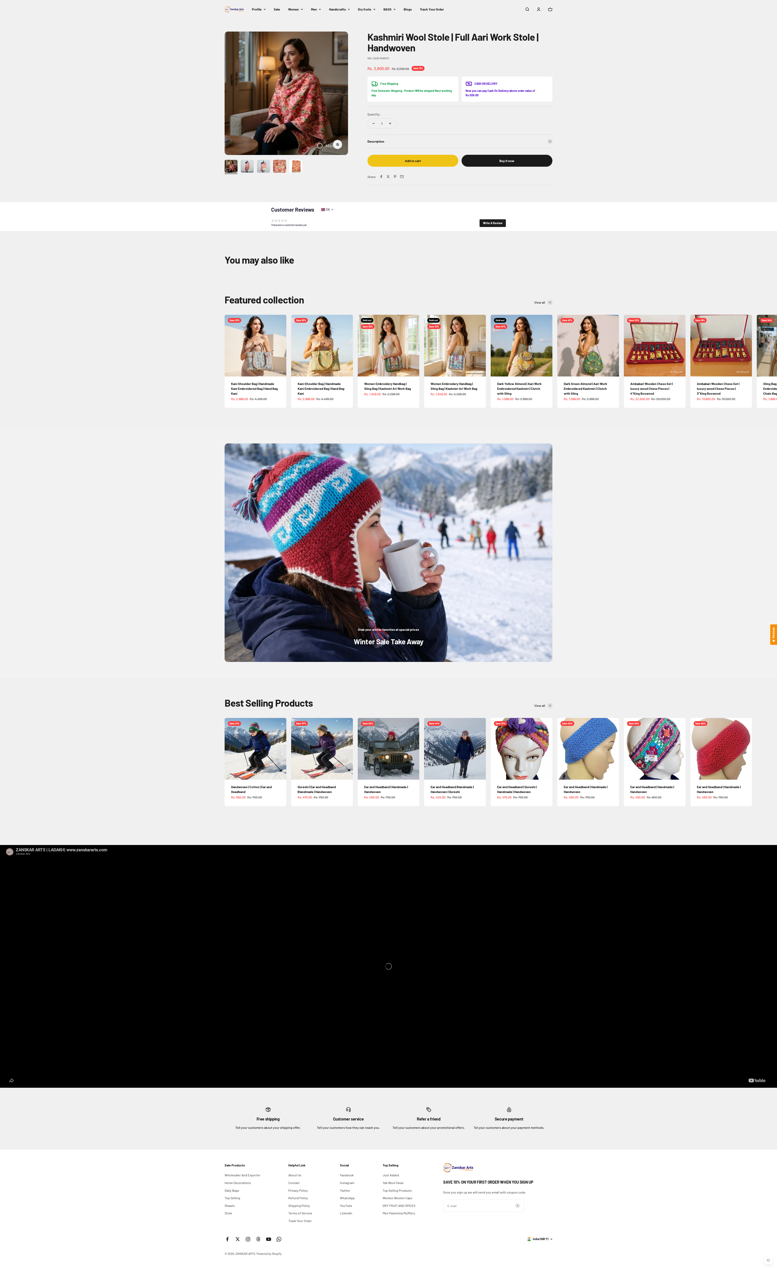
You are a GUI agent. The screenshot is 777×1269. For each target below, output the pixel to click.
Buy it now (506, 161)
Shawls (230, 1206)
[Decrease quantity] (373, 123)
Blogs (408, 9)
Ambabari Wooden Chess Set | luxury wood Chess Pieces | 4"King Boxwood (651, 388)
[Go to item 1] (231, 167)
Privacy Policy (298, 1190)
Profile (257, 9)
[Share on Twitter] (388, 176)
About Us (294, 1175)
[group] (388, 552)
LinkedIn (346, 1213)
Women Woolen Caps (397, 1198)
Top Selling (232, 1198)
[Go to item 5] (295, 167)
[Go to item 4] (279, 167)
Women (293, 9)
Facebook (347, 1175)
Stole (228, 1213)
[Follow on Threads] (258, 1239)
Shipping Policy (299, 1206)
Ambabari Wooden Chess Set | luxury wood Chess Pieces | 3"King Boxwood (718, 388)
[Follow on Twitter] (237, 1239)
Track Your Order (432, 9)
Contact (294, 1183)
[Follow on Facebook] (227, 1239)
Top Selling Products (397, 1190)
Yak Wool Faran (393, 1183)
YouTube (346, 1206)
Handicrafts (337, 9)
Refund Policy (298, 1198)
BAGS (387, 9)
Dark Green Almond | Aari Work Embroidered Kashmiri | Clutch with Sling (585, 388)
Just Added (391, 1175)
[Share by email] (401, 176)
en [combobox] (328, 209)
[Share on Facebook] (381, 176)
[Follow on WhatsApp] (279, 1239)
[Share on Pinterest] (395, 176)
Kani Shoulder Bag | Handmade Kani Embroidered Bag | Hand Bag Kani (254, 388)
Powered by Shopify (269, 1253)
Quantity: (374, 114)
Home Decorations (238, 1183)
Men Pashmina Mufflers (399, 1213)
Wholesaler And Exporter (242, 1175)
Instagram (347, 1183)
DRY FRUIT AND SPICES (399, 1206)
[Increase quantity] (390, 123)
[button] (493, 223)
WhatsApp (347, 1198)
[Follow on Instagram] (248, 1239)
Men (314, 9)
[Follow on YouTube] (268, 1239)
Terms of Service (300, 1213)
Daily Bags (232, 1190)
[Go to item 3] (263, 167)
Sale (277, 9)
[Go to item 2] (247, 167)
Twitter (345, 1190)
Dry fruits (364, 9)
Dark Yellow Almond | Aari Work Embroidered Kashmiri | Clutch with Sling (519, 388)
